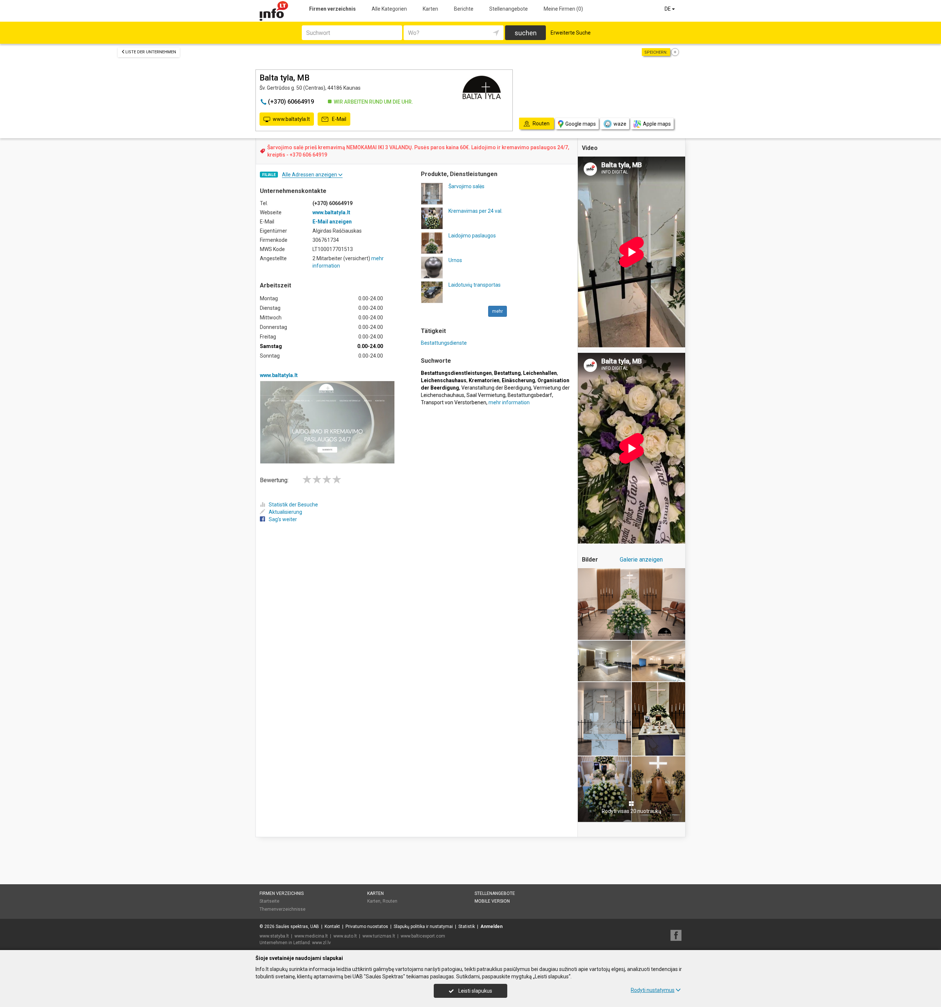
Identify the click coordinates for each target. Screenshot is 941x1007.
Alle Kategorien (389, 9)
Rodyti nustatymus (653, 990)
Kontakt (332, 926)
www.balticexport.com (423, 936)
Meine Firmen (563, 9)
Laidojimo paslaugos (472, 236)
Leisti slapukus (474, 991)
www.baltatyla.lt (291, 119)
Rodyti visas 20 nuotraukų (631, 811)
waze (619, 124)
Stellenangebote (508, 9)
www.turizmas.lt (378, 936)
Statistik (466, 926)
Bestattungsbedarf (530, 395)
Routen (390, 901)
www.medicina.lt (311, 936)
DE (668, 9)
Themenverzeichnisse (282, 909)
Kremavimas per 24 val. (475, 211)
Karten (430, 9)
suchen (526, 33)
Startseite (269, 901)
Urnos (455, 260)
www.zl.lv (321, 942)
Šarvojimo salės (466, 186)
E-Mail (338, 119)
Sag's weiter (283, 519)
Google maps (580, 124)
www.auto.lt (345, 936)
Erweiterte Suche (571, 33)
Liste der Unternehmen (150, 52)
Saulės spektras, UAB (297, 926)
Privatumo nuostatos (367, 926)
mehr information (509, 402)
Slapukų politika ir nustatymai (423, 926)
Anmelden (491, 926)
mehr (497, 311)
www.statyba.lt (274, 936)
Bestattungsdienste (444, 343)
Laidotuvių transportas (474, 285)
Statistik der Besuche (293, 505)
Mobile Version (492, 901)
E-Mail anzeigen (332, 222)
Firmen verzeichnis (332, 9)
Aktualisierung (285, 512)
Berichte (463, 9)
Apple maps (657, 124)
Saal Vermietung (485, 395)
